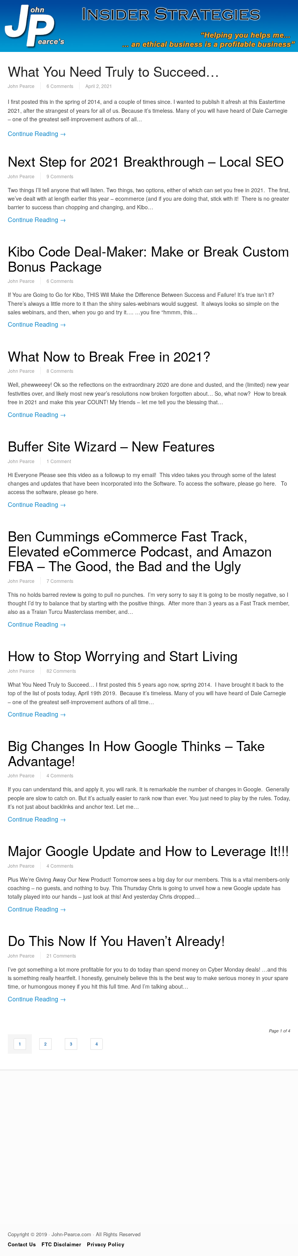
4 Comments (60, 775)
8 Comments (60, 370)
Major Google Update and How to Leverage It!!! (148, 850)
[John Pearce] (149, 49)
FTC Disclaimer (61, 1244)
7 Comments (60, 580)
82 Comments (61, 670)
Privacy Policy (105, 1244)
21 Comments (61, 955)
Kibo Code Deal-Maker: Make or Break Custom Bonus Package (148, 258)
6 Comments (60, 86)
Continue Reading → (37, 133)
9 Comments (60, 176)
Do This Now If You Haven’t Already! (116, 940)
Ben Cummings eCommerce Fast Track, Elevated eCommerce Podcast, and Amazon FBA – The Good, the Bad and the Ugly (140, 550)
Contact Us (22, 1244)
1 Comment (59, 461)
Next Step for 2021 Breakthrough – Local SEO (146, 161)
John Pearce (21, 86)
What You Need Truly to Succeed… (113, 71)
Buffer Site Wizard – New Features (111, 445)
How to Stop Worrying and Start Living (122, 655)
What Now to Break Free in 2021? (109, 355)
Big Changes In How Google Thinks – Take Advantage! (136, 753)
